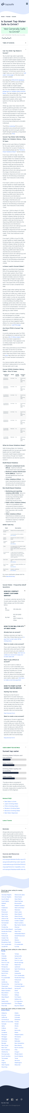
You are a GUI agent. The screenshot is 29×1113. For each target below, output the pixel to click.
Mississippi (4, 1039)
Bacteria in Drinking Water (12, 810)
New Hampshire (19, 1043)
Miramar (17, 927)
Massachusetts (19, 1034)
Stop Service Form (9, 737)
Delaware (17, 1019)
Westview (17, 910)
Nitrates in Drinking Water (12, 808)
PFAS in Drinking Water (11, 806)
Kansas (3, 1030)
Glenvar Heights (6, 897)
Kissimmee (18, 964)
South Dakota (19, 1056)
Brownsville (18, 903)
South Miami (5, 899)
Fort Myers (18, 997)
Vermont (17, 1060)
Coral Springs (18, 984)
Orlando (3, 956)
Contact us (5, 1095)
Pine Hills (4, 1005)
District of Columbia (7, 1021)
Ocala (3, 980)
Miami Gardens (19, 923)
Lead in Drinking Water (11, 804)
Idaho (3, 1026)
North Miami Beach (7, 929)
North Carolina (19, 1047)
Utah (2, 1060)
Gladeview (4, 907)
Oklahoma (4, 1052)
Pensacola (4, 967)
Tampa (17, 954)
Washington (18, 1062)
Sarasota (3, 958)
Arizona (3, 1015)
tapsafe (9, 4)
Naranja (3, 910)
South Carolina (5, 1056)
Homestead (4, 923)
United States (5, 1010)
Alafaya (17, 995)
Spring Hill (18, 988)
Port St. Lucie (19, 960)
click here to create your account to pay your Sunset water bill (14, 654)
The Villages (18, 1003)
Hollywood (4, 935)
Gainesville (18, 973)
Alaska (16, 1013)
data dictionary (10, 576)
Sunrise (17, 946)
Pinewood (4, 912)
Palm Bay (4, 960)
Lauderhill (4, 946)
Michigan (4, 1036)
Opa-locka (4, 914)
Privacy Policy (16, 1095)
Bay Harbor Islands (20, 925)
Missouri (17, 1039)
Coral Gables (5, 901)
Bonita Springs (19, 962)
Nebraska (17, 1041)
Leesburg (4, 982)
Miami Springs (19, 901)
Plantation (18, 942)
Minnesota (18, 1036)
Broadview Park (6, 942)
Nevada (3, 1043)
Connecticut (5, 1019)
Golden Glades (19, 920)
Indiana (3, 1028)
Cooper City (4, 938)
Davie (16, 938)
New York (4, 1047)
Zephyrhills (4, 1001)
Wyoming (4, 1067)
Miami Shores (18, 916)
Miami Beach (18, 914)
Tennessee (4, 1058)
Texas (16, 1058)
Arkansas (17, 1015)
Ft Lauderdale (19, 944)
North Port (4, 973)
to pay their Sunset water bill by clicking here (14, 639)
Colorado (17, 1017)
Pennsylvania (5, 1054)
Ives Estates (18, 929)
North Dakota (5, 1049)
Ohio (16, 1049)
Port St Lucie (5, 962)
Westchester (18, 897)
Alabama (4, 1013)
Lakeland (17, 967)
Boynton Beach (19, 1005)
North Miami (5, 920)
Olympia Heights (6, 894)
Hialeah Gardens (19, 905)
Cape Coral (18, 958)
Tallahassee (4, 971)
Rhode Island (18, 1054)
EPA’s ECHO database (17, 80)
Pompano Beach (20, 986)
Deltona (3, 975)
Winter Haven (5, 969)
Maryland (4, 1034)
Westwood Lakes (20, 894)
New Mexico (18, 1045)
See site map (5, 1103)
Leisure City (4, 918)
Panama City (5, 984)
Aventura (4, 933)
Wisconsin (17, 1065)
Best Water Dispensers (11, 813)
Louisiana (4, 1032)
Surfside (3, 925)
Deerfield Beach (6, 1003)
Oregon (17, 1052)
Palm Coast (4, 964)
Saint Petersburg (20, 969)
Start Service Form (9, 713)
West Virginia (5, 1065)
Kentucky (17, 1030)
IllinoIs (16, 1026)
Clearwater (4, 986)
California (4, 1017)
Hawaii (16, 1024)
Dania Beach (5, 940)
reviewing (12, 126)
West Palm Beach (6, 988)
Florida (3, 951)
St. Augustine (19, 1001)
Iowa (16, 1028)
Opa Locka (4, 916)
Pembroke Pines (6, 931)
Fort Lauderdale (6, 944)
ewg (6, 355)
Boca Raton (4, 992)
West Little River (19, 907)
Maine (16, 1032)
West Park (18, 931)
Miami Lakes (18, 912)
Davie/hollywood (20, 935)
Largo (3, 999)
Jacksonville (18, 956)
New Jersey (4, 1045)
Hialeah (3, 903)
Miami (3, 905)
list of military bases (14, 337)
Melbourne (18, 999)
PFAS (13, 133)
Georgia (3, 1024)
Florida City (4, 927)
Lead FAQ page (16, 325)
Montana (4, 1041)
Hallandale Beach (20, 933)
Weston (17, 940)
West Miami (18, 899)
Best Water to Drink (10, 801)
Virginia (3, 1062)
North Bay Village (20, 918)
